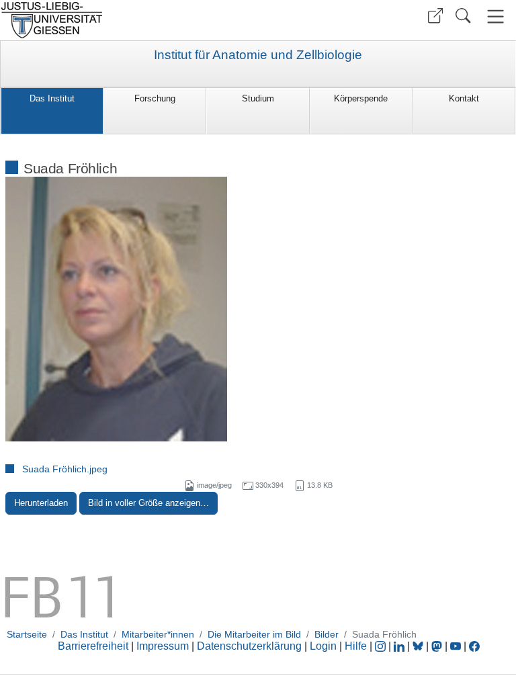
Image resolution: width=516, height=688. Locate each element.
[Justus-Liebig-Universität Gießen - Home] (127, 20)
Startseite (27, 634)
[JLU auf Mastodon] (438, 646)
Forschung (154, 98)
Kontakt (464, 98)
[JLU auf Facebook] (474, 646)
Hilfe (356, 646)
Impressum (162, 646)
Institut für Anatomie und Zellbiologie (258, 55)
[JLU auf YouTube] (455, 646)
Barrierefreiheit (93, 646)
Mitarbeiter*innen (158, 634)
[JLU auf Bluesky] (419, 646)
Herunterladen (41, 503)
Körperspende (361, 98)
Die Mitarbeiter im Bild (254, 634)
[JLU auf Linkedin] (400, 646)
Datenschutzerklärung (249, 646)
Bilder (326, 634)
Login (324, 646)
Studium (258, 98)
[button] (435, 16)
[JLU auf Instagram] (381, 646)
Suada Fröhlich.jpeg (65, 469)
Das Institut (52, 98)
